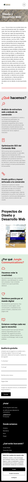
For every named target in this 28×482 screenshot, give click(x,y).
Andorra (5, 428)
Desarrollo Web (7, 450)
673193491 (6, 416)
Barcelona (6, 431)
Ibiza (4, 433)
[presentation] (2, 225)
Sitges (5, 436)
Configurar (14, 477)
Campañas (6, 453)
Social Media (6, 447)
